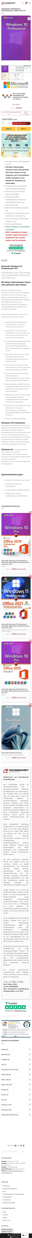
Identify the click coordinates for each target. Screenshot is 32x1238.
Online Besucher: (7, 1229)
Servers (3, 1095)
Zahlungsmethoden (9, 1202)
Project (3, 1090)
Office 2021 (5, 1080)
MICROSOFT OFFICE (8, 1069)
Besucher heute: (7, 1233)
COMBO (4, 1059)
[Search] (29, 1016)
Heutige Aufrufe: (7, 1231)
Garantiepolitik (7, 1197)
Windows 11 (5, 1110)
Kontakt (5, 1215)
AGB (4, 1191)
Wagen (5, 1217)
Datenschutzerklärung (10, 1188)
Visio (3, 1100)
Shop (4, 1212)
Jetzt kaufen (22, 123)
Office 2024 (5, 1084)
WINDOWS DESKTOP (8, 1115)
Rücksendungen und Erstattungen (13, 1194)
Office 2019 (5, 1074)
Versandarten (7, 1200)
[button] (29, 18)
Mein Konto (6, 1220)
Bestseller (4, 1054)
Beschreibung (4, 259)
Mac (2, 1064)
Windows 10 (5, 1105)
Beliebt (3, 1049)
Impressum (6, 1186)
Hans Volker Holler (14, 1235)
